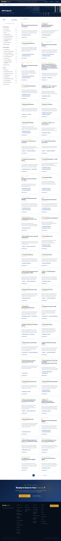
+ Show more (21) (6, 64)
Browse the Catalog (37, 495)
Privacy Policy (43, 516)
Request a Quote (23, 495)
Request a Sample (35, 522)
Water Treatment (20, 524)
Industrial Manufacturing (19, 514)
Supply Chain (35, 509)
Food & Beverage (18, 532)
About (42, 507)
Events (42, 512)
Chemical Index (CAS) (28, 510)
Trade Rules (43, 521)
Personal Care (19, 507)
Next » (45, 475)
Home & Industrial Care (19, 510)
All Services (35, 507)
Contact (57, 1)
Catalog (45, 1)
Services (51, 1)
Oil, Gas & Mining (20, 520)
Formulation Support (35, 513)
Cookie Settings (44, 523)
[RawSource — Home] (6, 1)
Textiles (18, 527)
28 (43, 475)
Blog (42, 509)
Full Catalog (27, 507)
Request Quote (54, 505)
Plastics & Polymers (18, 517)
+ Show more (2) (6, 84)
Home (4, 4)
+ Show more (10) (6, 44)
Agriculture (19, 529)
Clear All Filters (14, 19)
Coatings (18, 522)
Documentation (36, 515)
